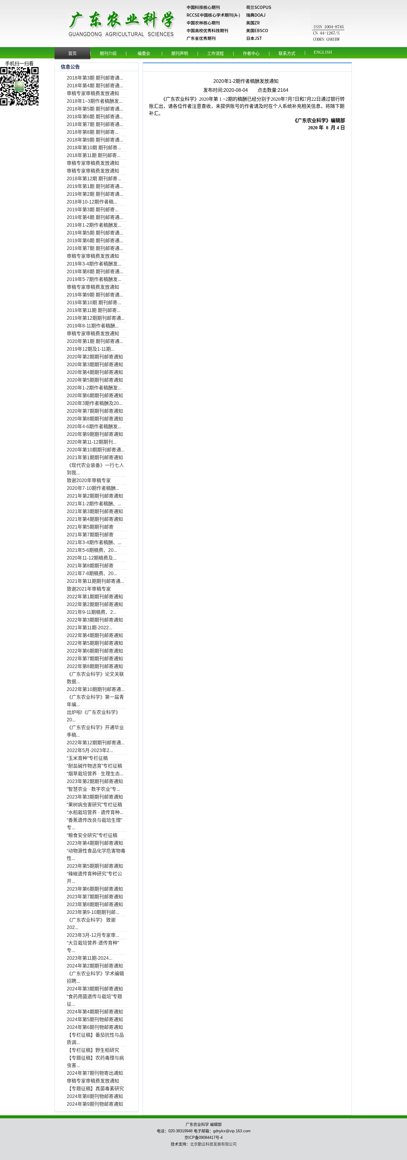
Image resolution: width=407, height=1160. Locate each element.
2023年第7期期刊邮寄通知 (95, 896)
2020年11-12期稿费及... (91, 557)
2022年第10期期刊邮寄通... (96, 689)
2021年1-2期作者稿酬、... (94, 503)
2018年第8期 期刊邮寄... (92, 132)
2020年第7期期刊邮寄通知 (95, 411)
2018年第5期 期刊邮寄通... (95, 108)
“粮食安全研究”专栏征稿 (92, 835)
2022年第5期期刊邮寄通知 (95, 643)
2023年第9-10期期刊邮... (93, 912)
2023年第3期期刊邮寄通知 (95, 796)
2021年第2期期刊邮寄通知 (95, 496)
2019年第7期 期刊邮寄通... (95, 248)
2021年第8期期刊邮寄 (90, 565)
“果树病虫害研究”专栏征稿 (94, 804)
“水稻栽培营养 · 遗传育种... (95, 812)
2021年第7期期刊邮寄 (90, 534)
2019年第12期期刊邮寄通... (96, 318)
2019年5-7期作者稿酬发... (94, 279)
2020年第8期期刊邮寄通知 (95, 418)
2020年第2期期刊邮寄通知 (95, 356)
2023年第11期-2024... (89, 958)
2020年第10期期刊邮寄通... (96, 449)
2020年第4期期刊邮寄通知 (95, 372)
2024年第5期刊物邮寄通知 (95, 1019)
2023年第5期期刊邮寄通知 (95, 866)
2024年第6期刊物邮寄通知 (95, 1027)
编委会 (144, 53)
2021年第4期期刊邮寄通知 (95, 519)
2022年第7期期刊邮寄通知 (95, 658)
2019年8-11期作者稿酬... (93, 325)
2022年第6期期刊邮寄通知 (95, 650)
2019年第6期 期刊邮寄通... (95, 240)
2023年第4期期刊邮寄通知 (95, 843)
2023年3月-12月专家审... (93, 935)
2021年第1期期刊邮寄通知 (95, 457)
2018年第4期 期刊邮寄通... (95, 85)
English (323, 52)
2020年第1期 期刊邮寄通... (95, 341)
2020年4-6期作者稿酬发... (94, 426)
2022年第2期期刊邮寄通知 (95, 604)
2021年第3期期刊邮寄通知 (95, 511)
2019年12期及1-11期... (90, 349)
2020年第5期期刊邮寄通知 (95, 380)
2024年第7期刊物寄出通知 (95, 1073)
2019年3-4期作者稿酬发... (94, 263)
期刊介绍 (108, 53)
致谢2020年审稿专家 (89, 480)
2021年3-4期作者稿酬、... (94, 542)
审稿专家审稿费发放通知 (93, 93)
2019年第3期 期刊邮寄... (92, 209)
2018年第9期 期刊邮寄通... (95, 139)
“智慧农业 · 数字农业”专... (93, 789)
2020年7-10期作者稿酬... (93, 488)
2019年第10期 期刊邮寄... (94, 302)
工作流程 (215, 53)
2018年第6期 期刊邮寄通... (95, 116)
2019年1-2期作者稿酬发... (94, 225)
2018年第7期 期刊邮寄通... (95, 124)
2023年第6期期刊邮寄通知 (95, 889)
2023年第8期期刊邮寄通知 (95, 904)
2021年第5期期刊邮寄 (90, 526)
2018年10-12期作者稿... (92, 201)
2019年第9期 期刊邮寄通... (95, 294)
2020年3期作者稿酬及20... (94, 403)
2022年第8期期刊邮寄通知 (95, 666)
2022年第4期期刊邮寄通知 (95, 635)
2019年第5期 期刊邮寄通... (95, 232)
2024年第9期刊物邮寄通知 (95, 1104)
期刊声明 (179, 53)
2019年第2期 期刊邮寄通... (95, 194)
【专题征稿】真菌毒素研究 (95, 1088)
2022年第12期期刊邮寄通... (96, 742)
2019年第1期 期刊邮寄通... (95, 186)
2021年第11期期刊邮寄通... (95, 581)
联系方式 (287, 53)
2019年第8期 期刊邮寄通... (95, 271)
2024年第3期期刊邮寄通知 (95, 988)
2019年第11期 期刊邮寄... (93, 310)
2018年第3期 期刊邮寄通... (95, 77)
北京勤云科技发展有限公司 (213, 1144)
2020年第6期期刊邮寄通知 (95, 395)
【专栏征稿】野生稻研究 (93, 1050)
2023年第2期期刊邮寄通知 (95, 781)
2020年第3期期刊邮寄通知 (95, 364)
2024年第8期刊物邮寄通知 (95, 1096)
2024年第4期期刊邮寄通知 (95, 1011)
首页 (72, 53)
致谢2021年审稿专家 (89, 588)
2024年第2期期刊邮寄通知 (95, 965)
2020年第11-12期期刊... (91, 442)
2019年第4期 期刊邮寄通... (95, 217)
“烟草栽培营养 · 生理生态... (95, 773)
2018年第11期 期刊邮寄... (93, 155)
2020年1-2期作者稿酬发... (94, 387)
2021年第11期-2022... (89, 627)
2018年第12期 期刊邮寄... (94, 178)
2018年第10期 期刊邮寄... (94, 147)
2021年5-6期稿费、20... (92, 550)
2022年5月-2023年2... (90, 750)
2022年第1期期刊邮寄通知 (95, 596)
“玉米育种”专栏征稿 (87, 758)
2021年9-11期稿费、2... (91, 612)
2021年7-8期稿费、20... (92, 573)
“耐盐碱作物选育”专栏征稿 (94, 765)
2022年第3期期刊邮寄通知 (95, 619)
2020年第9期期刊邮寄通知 (95, 434)
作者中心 (251, 53)
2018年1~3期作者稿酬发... (94, 101)
